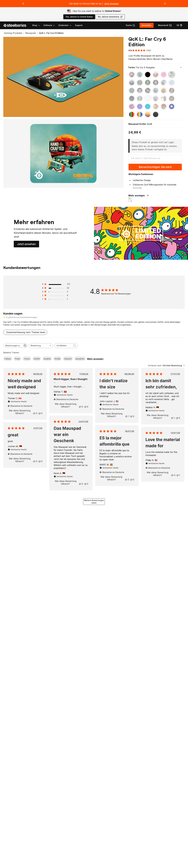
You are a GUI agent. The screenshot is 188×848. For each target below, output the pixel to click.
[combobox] (41, 345)
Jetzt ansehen (28, 244)
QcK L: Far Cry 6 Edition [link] (51, 33)
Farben (8, 359)
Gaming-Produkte (13, 33)
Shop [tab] (34, 25)
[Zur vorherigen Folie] (23, 3)
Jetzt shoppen (111, 3)
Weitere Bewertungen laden (94, 501)
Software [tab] (47, 25)
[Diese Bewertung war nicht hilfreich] (39, 413)
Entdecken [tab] (63, 25)
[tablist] (52, 25)
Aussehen (80, 359)
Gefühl (37, 359)
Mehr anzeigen (95, 358)
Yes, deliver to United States (79, 17)
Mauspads (30, 33)
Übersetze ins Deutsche (21, 406)
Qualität (47, 359)
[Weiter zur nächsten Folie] (165, 3)
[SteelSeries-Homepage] (16, 25)
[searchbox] (12, 345)
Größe (57, 359)
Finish (17, 359)
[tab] (130, 25)
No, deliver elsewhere (108, 17)
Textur (27, 359)
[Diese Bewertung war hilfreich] (34, 413)
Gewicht (68, 359)
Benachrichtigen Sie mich (155, 167)
